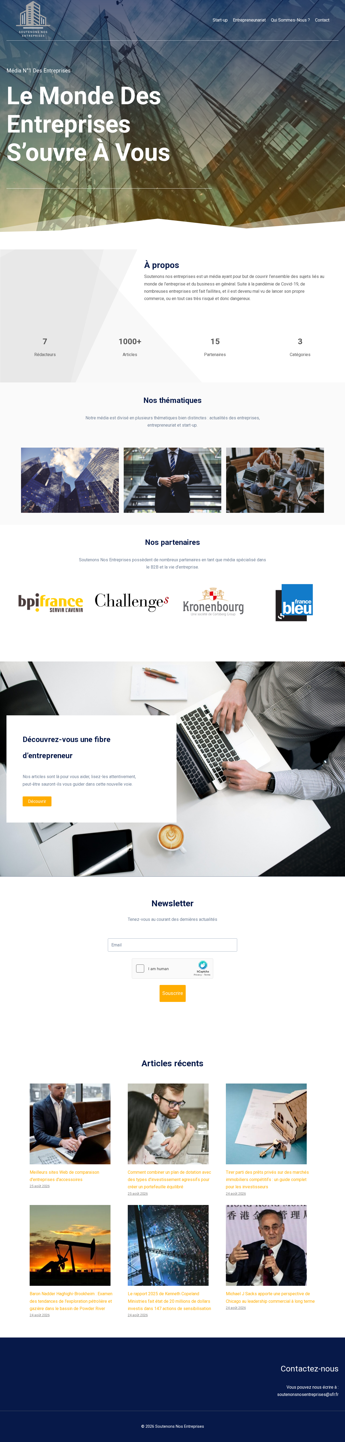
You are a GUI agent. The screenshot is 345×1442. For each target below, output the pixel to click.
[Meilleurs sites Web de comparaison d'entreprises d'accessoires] (74, 1124)
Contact (322, 20)
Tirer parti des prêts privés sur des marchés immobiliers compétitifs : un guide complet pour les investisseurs (267, 1179)
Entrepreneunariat (249, 20)
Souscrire (172, 993)
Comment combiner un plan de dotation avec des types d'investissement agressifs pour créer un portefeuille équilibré (169, 1179)
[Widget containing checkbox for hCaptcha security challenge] (172, 968)
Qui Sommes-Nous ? (290, 20)
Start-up (220, 20)
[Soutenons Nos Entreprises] (33, 20)
